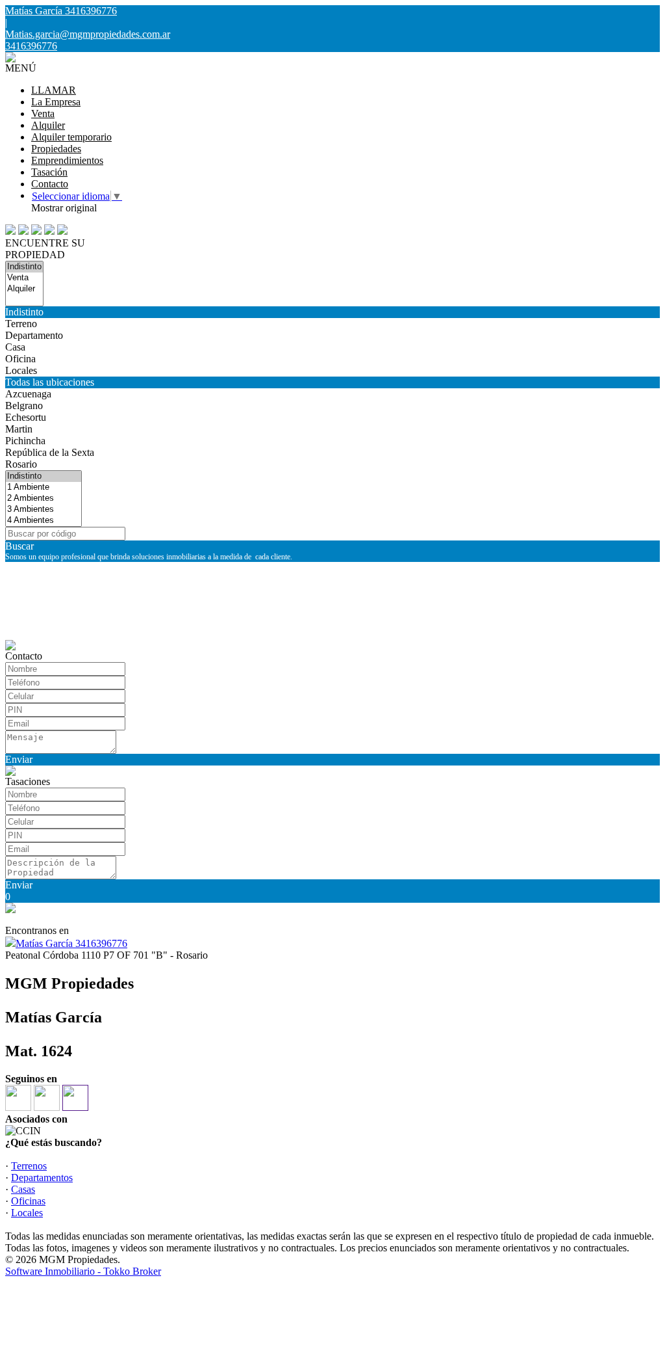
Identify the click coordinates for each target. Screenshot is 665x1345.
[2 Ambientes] (43, 498)
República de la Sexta (49, 452)
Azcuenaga (28, 393)
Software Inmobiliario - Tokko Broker (83, 1271)
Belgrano (24, 405)
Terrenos (29, 1165)
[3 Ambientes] (43, 509)
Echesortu (25, 417)
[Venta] (24, 278)
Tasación (49, 172)
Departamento (34, 335)
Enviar (18, 759)
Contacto (49, 183)
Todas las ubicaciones (49, 382)
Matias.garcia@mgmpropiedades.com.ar (87, 34)
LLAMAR (53, 90)
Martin (18, 428)
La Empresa (56, 101)
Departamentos (42, 1177)
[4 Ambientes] (43, 520)
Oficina (20, 358)
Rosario (21, 464)
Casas (23, 1189)
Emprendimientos (67, 160)
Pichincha (25, 440)
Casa (15, 347)
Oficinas (28, 1200)
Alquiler (48, 125)
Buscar (19, 546)
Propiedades (56, 148)
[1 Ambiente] (43, 487)
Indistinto (24, 311)
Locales (21, 370)
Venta (43, 113)
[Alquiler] (24, 289)
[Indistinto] (24, 267)
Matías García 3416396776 (71, 943)
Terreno (21, 323)
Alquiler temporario (71, 136)
